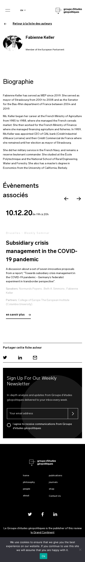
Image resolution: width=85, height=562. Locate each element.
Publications (55, 475)
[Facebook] (42, 514)
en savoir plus (15, 314)
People (26, 489)
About (26, 496)
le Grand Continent (42, 532)
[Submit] (73, 413)
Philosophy (29, 482)
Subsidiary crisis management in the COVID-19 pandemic (41, 252)
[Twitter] (5, 357)
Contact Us (55, 496)
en (21, 10)
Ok (43, 556)
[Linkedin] (20, 357)
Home (26, 475)
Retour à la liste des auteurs (32, 23)
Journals (53, 482)
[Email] (35, 357)
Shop (51, 489)
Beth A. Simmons (54, 288)
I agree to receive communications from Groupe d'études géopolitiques (42, 426)
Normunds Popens (30, 288)
